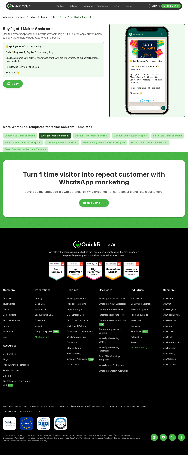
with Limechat (169, 320)
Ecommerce (136, 298)
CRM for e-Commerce (77, 320)
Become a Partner (11, 320)
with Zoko (167, 326)
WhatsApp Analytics (76, 337)
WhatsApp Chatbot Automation (113, 371)
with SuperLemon (171, 315)
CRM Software (74, 348)
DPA (38, 411)
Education (135, 326)
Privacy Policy (9, 411)
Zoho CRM (40, 304)
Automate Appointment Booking (110, 331)
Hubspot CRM (41, 309)
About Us (7, 298)
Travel (134, 342)
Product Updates (11, 370)
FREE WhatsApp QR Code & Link (16, 383)
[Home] (94, 244)
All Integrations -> (43, 337)
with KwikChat (169, 348)
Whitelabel (8, 331)
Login (5, 337)
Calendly (39, 326)
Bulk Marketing (74, 353)
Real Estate (139, 331)
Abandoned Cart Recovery (80, 331)
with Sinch (168, 337)
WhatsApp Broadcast (77, 298)
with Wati (167, 304)
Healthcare (136, 320)
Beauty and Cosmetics (141, 304)
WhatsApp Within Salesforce (112, 304)
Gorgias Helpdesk (46, 331)
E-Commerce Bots (75, 315)
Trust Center (9, 304)
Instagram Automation (80, 359)
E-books (7, 376)
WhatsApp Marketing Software (109, 340)
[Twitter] (172, 437)
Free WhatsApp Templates (16, 365)
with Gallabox (169, 359)
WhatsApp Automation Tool (112, 298)
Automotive (136, 337)
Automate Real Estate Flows (112, 315)
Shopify (38, 298)
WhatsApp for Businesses (111, 365)
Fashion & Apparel (139, 309)
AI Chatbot (72, 342)
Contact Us (8, 309)
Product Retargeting (76, 304)
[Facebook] (181, 437)
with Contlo (168, 331)
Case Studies (9, 354)
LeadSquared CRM (44, 315)
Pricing (6, 326)
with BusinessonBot (172, 342)
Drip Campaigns (74, 309)
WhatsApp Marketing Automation (109, 349)
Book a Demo (9, 315)
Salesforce (40, 320)
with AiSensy (169, 353)
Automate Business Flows (111, 309)
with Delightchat (170, 309)
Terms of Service (26, 411)
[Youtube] (163, 437)
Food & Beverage (139, 315)
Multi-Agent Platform (76, 326)
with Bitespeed (170, 364)
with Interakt (168, 298)
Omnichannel (73, 364)
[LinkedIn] (154, 437)
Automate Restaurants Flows (112, 322)
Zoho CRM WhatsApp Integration (109, 358)
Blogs (5, 359)
